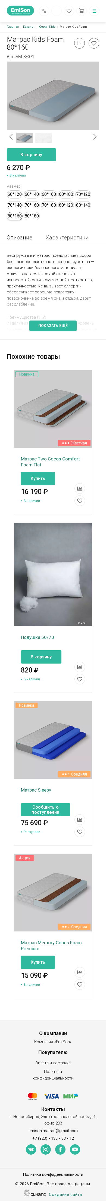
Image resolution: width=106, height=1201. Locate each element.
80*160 (15, 216)
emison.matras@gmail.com (53, 1130)
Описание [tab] (19, 237)
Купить (38, 478)
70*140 (15, 205)
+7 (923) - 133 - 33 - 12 (53, 1138)
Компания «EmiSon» (53, 1041)
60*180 (66, 194)
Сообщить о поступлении (45, 810)
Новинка (27, 374)
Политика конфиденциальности (53, 1075)
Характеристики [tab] (67, 237)
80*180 (32, 216)
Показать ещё (53, 326)
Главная (13, 26)
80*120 (66, 205)
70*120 (83, 194)
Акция (24, 858)
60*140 (32, 194)
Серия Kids (47, 26)
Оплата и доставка (53, 1063)
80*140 (83, 205)
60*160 (49, 194)
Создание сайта (65, 1194)
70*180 (49, 205)
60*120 (15, 194)
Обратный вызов (44, 11)
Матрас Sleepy (36, 790)
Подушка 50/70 (37, 637)
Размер (14, 186)
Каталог (29, 26)
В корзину (31, 154)
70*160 (32, 205)
